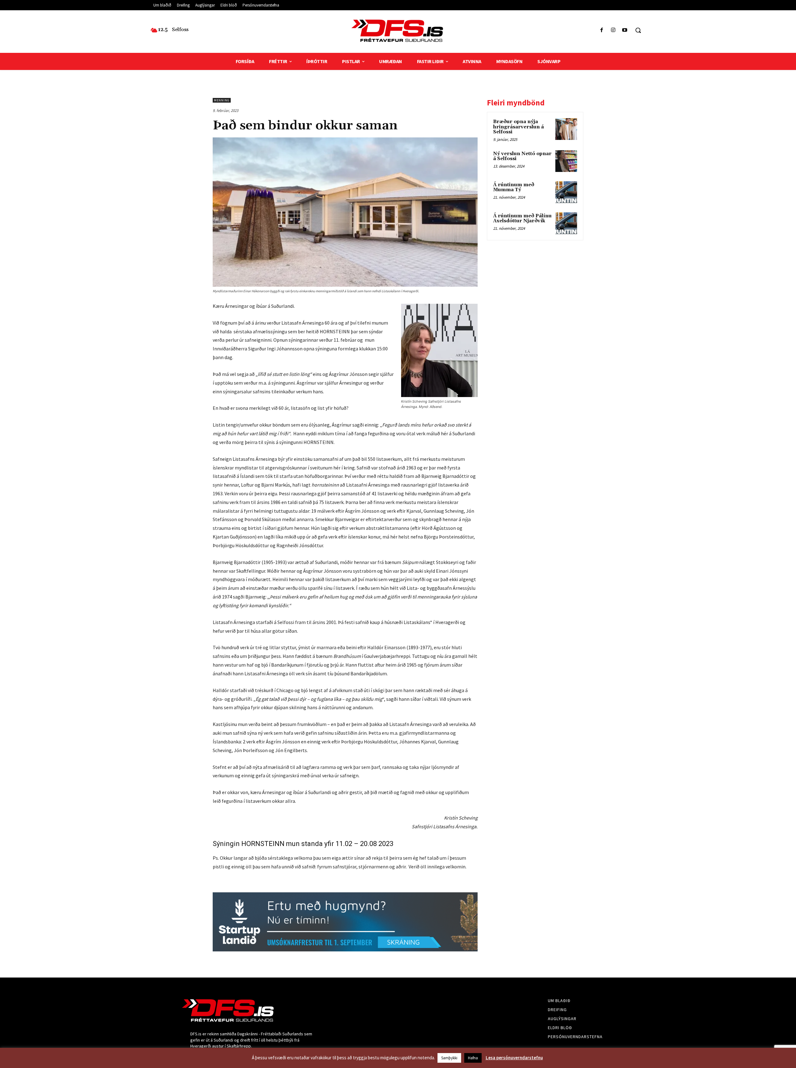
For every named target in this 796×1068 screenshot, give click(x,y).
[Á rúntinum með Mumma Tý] (566, 192)
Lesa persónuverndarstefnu (514, 1058)
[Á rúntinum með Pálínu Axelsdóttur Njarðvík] (566, 223)
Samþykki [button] (449, 1058)
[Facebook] (601, 30)
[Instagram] (613, 30)
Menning (221, 100)
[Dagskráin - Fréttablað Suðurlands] (397, 31)
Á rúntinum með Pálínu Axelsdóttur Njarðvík (522, 218)
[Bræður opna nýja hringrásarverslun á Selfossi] (566, 129)
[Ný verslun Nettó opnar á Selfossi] (566, 161)
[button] (638, 30)
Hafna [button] (473, 1058)
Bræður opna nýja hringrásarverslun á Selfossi (518, 127)
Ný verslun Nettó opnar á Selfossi (522, 156)
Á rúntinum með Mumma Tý (513, 187)
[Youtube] (625, 30)
